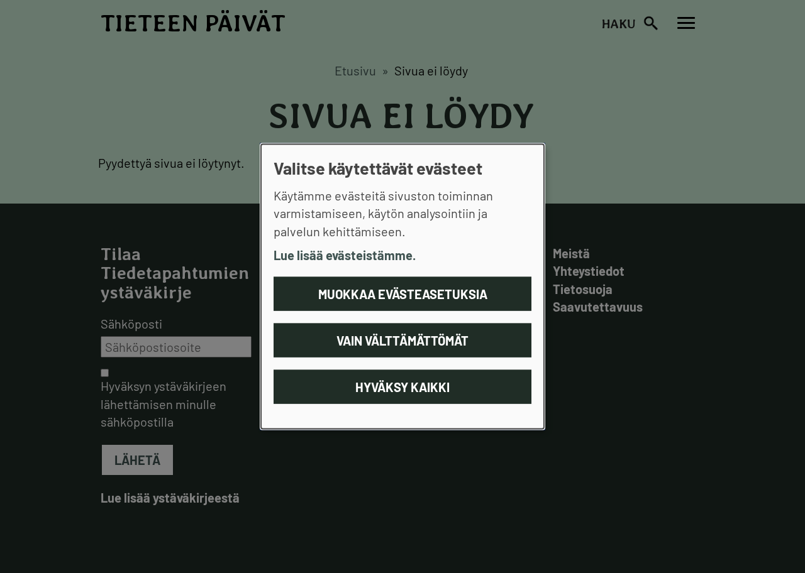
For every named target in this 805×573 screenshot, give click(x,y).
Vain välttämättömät (402, 339)
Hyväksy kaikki (402, 386)
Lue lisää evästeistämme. (345, 255)
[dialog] (402, 287)
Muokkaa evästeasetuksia (402, 293)
